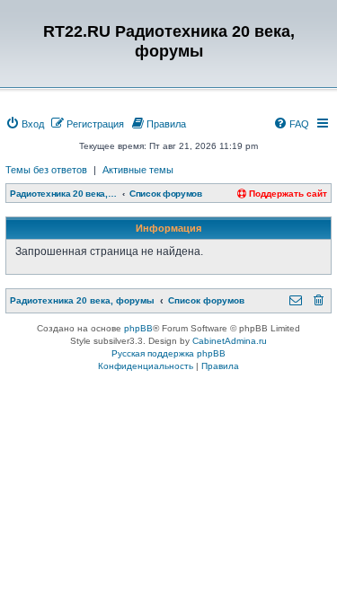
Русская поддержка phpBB (168, 353)
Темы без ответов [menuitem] (46, 169)
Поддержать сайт (286, 193)
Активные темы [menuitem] (137, 169)
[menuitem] (24, 124)
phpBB (138, 328)
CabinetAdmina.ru (229, 341)
